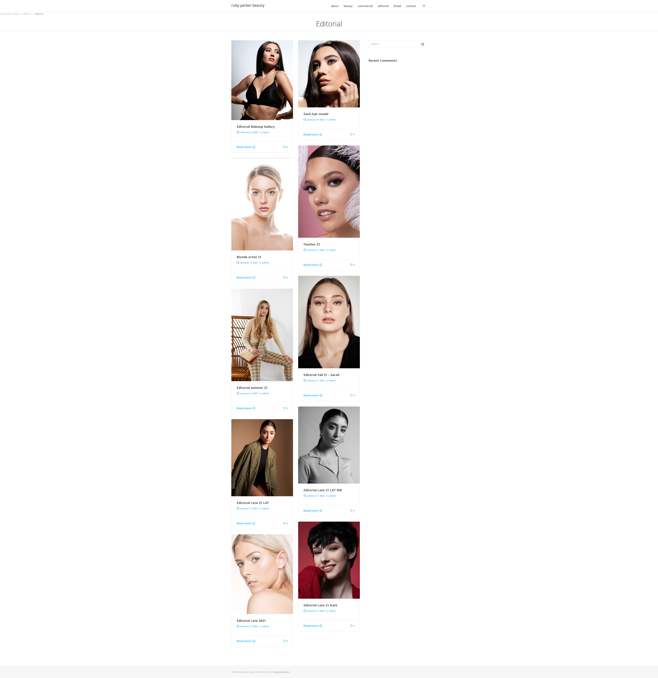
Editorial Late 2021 (251, 621)
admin (266, 132)
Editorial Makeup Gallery (256, 127)
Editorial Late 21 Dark (320, 605)
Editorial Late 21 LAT (253, 503)
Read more (244, 147)
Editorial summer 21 (252, 388)
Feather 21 (311, 244)
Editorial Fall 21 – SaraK (321, 375)
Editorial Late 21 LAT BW (322, 490)
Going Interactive (281, 672)
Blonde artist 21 (249, 257)
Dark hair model (315, 114)
